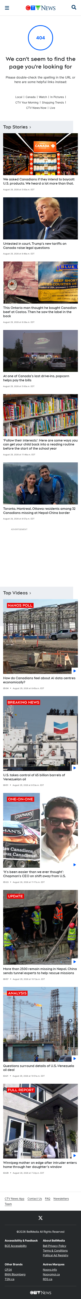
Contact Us (35, 1198)
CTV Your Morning (27, 102)
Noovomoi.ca (51, 1274)
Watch (43, 97)
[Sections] (7, 8)
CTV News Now (36, 107)
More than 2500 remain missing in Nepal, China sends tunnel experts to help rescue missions (40, 971)
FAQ (47, 1198)
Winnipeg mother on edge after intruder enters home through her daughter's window (40, 1165)
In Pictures (57, 97)
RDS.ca (47, 1279)
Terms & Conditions (55, 1250)
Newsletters (61, 1198)
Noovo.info (50, 1269)
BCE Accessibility (16, 1245)
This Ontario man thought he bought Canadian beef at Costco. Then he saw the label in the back (40, 312)
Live (52, 107)
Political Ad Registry (55, 1255)
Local (18, 97)
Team (8, 1204)
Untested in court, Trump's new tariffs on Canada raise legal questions (34, 246)
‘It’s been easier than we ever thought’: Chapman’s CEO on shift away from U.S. (34, 874)
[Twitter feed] (40, 1217)
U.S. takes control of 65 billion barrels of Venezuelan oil (34, 777)
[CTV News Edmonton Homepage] (40, 8)
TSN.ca (9, 1279)
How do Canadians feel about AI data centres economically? (39, 680)
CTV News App (14, 1198)
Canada (31, 97)
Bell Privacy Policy (54, 1245)
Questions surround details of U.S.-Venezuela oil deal (38, 1068)
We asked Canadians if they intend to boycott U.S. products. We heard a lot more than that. (39, 181)
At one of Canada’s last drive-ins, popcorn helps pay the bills (36, 378)
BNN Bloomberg (15, 1274)
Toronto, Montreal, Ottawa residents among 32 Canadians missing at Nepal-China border (39, 511)
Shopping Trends (53, 102)
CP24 (8, 1269)
